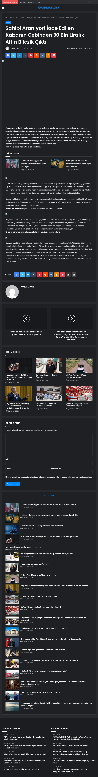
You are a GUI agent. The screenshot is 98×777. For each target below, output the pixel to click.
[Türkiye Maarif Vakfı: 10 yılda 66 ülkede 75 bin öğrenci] (12, 631)
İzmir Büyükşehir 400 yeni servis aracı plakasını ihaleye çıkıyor (47, 553)
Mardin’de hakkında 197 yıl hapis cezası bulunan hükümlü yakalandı (18, 377)
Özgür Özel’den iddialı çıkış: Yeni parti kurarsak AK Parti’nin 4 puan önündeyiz (17, 405)
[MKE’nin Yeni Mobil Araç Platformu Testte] (79, 365)
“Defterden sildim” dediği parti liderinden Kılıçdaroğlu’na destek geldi (51, 639)
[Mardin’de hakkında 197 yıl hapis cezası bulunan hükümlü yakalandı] (18, 365)
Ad (7, 459)
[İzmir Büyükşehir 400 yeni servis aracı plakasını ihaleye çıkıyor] (12, 556)
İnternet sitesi (56, 468)
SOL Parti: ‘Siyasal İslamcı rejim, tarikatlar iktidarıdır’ (43, 671)
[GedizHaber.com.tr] (49, 7)
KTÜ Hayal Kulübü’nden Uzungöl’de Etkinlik (46, 404)
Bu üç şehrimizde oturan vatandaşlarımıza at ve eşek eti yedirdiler (78, 163)
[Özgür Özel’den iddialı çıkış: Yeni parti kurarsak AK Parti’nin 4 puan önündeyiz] (18, 393)
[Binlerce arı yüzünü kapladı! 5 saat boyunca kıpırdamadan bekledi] (12, 663)
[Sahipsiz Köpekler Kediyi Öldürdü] (49, 365)
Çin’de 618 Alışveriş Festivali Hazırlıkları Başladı (78, 404)
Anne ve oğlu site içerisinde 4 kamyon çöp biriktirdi (42, 649)
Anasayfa (10, 18)
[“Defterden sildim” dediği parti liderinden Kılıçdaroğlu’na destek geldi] (12, 642)
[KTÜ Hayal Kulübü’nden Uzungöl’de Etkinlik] (49, 393)
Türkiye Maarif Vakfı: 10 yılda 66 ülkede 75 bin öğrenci (43, 628)
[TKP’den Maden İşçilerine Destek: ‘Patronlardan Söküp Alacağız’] (12, 163)
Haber (18, 18)
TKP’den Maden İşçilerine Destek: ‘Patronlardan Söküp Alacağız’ (33, 163)
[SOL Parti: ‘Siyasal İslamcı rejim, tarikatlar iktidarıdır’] (12, 674)
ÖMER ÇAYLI (14, 48)
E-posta (9, 468)
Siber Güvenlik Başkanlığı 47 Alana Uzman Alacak (41, 526)
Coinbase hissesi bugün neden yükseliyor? (36, 2)
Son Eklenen (49, 495)
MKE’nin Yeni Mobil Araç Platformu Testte (76, 376)
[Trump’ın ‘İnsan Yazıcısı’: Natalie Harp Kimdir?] (12, 695)
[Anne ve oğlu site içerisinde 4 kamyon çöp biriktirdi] (12, 652)
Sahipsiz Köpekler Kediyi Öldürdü (46, 376)
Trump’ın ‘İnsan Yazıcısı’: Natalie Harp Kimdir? (40, 692)
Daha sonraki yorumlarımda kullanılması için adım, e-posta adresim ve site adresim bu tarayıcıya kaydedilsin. (50, 477)
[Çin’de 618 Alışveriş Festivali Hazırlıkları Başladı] (79, 393)
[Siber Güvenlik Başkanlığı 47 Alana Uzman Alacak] (12, 529)
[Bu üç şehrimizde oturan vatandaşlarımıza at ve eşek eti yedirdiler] (57, 163)
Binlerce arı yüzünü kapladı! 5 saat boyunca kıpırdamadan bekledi (49, 660)
